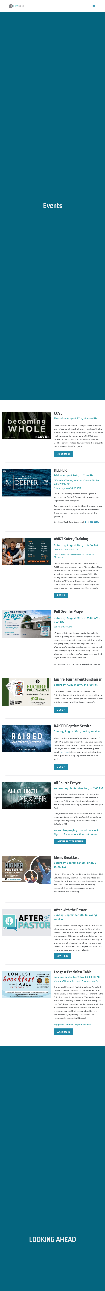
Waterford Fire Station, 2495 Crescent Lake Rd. (76, 981)
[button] (94, 6)
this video (64, 752)
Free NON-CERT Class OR (66, 549)
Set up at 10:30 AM (63, 626)
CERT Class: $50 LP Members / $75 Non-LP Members (74, 556)
